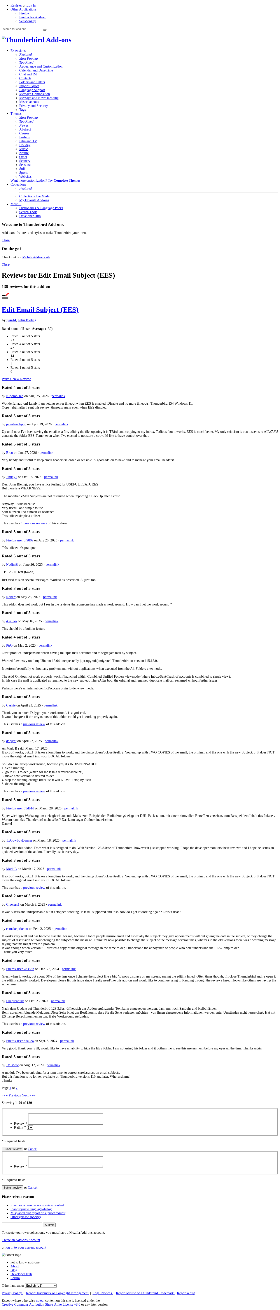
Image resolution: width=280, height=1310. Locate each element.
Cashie (11, 705)
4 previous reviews (34, 523)
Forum (15, 1278)
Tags (22, 109)
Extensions (18, 50)
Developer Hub (30, 216)
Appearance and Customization (41, 66)
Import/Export (29, 86)
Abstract (25, 129)
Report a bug (186, 1293)
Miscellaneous (29, 102)
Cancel (32, 1149)
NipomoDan (14, 396)
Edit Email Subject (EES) (40, 309)
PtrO (9, 645)
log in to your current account (25, 1247)
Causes (24, 133)
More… (15, 204)
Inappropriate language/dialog (31, 1209)
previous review (34, 724)
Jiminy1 (11, 477)
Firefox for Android (32, 17)
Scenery (24, 161)
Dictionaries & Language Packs (41, 208)
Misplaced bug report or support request (37, 1213)
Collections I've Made (34, 196)
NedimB (12, 564)
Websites (25, 176)
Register (16, 5)
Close (6, 240)
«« (3, 1095)
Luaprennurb (15, 1001)
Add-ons (58, 40)
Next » (26, 1095)
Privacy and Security (33, 106)
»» (33, 1095)
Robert (11, 597)
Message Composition (34, 94)
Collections (18, 184)
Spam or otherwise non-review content (37, 1205)
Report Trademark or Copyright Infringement (57, 1293)
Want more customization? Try (45, 180)
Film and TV (28, 141)
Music (23, 149)
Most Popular (28, 58)
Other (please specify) (25, 1217)
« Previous (13, 1095)
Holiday (24, 145)
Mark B (11, 869)
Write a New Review (16, 379)
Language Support (32, 90)
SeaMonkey (27, 21)
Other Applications (23, 9)
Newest (24, 125)
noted (40, 1300)
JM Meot (12, 1065)
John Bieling (27, 320)
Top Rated (26, 62)
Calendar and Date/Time (36, 70)
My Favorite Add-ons (34, 200)
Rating (20, 1127)
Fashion (24, 137)
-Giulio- (11, 621)
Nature (24, 153)
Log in (31, 5)
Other (23, 157)
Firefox (24, 13)
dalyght (11, 741)
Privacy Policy (12, 1293)
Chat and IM (28, 74)
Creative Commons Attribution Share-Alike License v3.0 (41, 1304)
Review (20, 1123)
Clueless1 (12, 904)
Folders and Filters (32, 82)
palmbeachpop (16, 424)
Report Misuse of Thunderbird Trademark (145, 1293)
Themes (15, 113)
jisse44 (11, 320)
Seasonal (25, 165)
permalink (58, 396)
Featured (25, 54)
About (14, 1266)
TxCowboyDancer (19, 840)
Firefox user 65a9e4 (20, 1041)
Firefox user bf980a (19, 540)
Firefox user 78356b (20, 969)
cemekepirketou (17, 929)
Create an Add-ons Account (21, 1240)
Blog (13, 1270)
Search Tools (28, 212)
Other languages (13, 1285)
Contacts (25, 78)
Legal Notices (103, 1293)
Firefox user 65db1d (20, 808)
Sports (23, 172)
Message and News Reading (39, 98)
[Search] (45, 30)
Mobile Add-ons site (36, 257)
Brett (9, 452)
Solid (22, 168)
